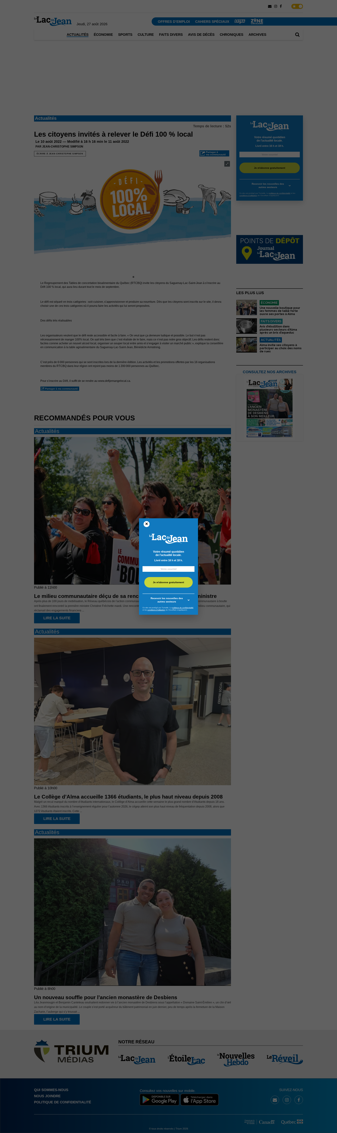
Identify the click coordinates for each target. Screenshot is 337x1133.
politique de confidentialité (182, 608)
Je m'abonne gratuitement (168, 582)
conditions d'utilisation (156, 610)
